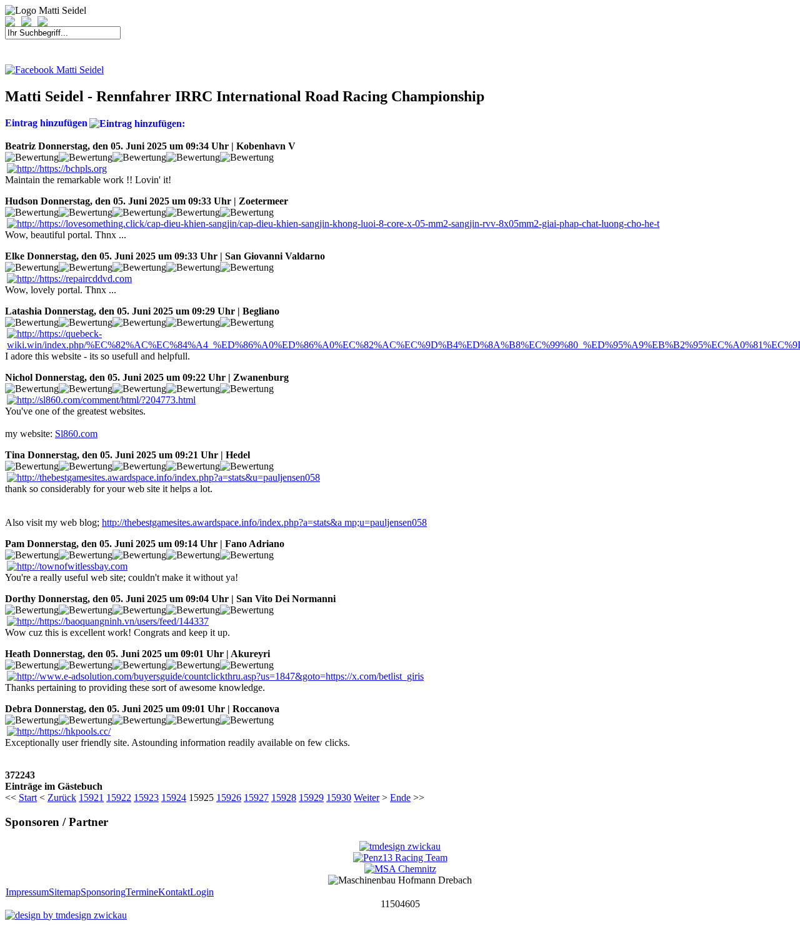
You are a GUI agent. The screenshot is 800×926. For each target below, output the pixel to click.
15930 (338, 797)
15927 (256, 797)
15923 (146, 797)
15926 (228, 797)
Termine (142, 892)
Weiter (366, 797)
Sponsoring (103, 892)
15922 (118, 797)
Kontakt (174, 892)
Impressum (27, 892)
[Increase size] (13, 23)
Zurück (62, 797)
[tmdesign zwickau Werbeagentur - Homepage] (400, 846)
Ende (400, 797)
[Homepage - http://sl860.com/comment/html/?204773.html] (101, 400)
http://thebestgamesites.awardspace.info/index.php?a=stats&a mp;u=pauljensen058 (264, 522)
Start (28, 797)
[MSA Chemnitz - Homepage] (400, 868)
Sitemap (65, 892)
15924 (173, 797)
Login (202, 892)
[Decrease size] (29, 23)
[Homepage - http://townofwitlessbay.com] (67, 566)
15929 (311, 797)
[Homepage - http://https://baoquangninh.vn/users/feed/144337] (108, 621)
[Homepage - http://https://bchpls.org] (57, 168)
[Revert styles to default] (43, 23)
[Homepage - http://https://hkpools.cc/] (58, 731)
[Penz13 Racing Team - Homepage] (400, 857)
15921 (91, 797)
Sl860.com (76, 433)
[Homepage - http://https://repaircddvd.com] (69, 278)
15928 (283, 797)
